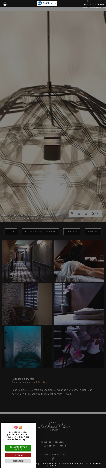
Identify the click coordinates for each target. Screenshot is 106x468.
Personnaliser (18, 461)
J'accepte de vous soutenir (18, 448)
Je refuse (18, 455)
